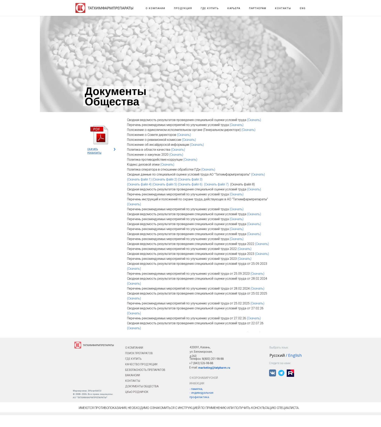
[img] (99, 135)
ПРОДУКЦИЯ (183, 8)
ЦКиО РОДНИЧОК (136, 391)
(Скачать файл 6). (190, 184)
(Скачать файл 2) (164, 179)
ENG (303, 8)
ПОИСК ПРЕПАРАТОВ (139, 353)
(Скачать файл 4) (139, 184)
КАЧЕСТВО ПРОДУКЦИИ (141, 364)
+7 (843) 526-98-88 (201, 363)
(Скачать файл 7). (216, 184)
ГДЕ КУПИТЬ (210, 8)
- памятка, (196, 389)
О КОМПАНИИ (155, 8)
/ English (294, 355)
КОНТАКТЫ (283, 8)
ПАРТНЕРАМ (257, 8)
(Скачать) (254, 120)
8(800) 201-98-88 (213, 358)
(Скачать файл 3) (190, 179)
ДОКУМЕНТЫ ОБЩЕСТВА (142, 386)
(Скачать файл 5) (164, 184)
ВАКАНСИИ (132, 375)
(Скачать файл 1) (139, 179)
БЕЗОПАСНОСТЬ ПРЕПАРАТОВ (145, 369)
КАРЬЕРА (233, 8)
